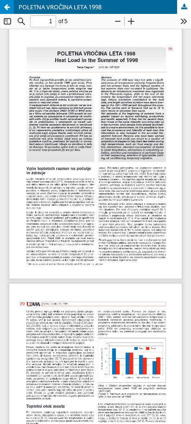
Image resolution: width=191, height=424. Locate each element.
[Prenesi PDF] (184, 7)
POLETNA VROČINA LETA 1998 (60, 7)
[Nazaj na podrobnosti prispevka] (7, 7)
